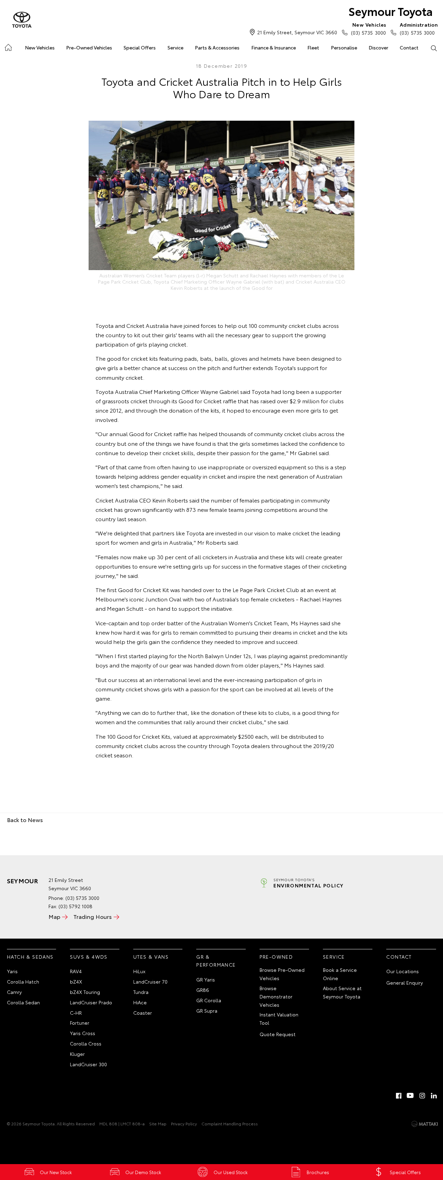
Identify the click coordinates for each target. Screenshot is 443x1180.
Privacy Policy (184, 1123)
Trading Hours (92, 916)
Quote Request (278, 1034)
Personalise (344, 47)
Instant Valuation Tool (279, 1018)
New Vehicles (40, 47)
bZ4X (76, 981)
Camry (14, 991)
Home (8, 46)
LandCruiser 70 (150, 981)
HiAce (140, 1002)
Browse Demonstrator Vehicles (276, 996)
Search (434, 47)
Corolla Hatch (23, 981)
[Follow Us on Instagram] (422, 1095)
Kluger (77, 1053)
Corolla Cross (85, 1043)
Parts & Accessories (217, 47)
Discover (378, 47)
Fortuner (79, 1022)
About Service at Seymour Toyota (342, 992)
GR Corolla (208, 1000)
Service (175, 47)
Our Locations (402, 971)
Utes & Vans (151, 956)
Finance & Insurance (273, 47)
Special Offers (140, 47)
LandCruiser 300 (88, 1064)
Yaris (12, 971)
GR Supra (206, 1010)
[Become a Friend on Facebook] (399, 1095)
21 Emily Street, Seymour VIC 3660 (297, 32)
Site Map (157, 1123)
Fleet (313, 47)
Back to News (25, 819)
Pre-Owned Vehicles (89, 47)
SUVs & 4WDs (88, 956)
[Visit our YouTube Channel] (410, 1095)
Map (54, 916)
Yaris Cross (82, 1033)
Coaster (142, 1012)
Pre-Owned (276, 956)
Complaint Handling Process (229, 1123)
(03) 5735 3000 (368, 28)
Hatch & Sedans (30, 956)
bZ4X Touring (85, 991)
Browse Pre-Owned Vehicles (282, 973)
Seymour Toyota (391, 11)
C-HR (76, 1012)
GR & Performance (216, 960)
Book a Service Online (340, 973)
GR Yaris (205, 979)
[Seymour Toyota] (21, 20)
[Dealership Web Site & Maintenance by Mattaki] (424, 1124)
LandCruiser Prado (91, 1002)
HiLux (139, 971)
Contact (409, 47)
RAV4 (76, 971)
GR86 (202, 989)
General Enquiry (404, 982)
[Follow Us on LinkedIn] (434, 1095)
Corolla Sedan (23, 1002)
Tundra (140, 991)
